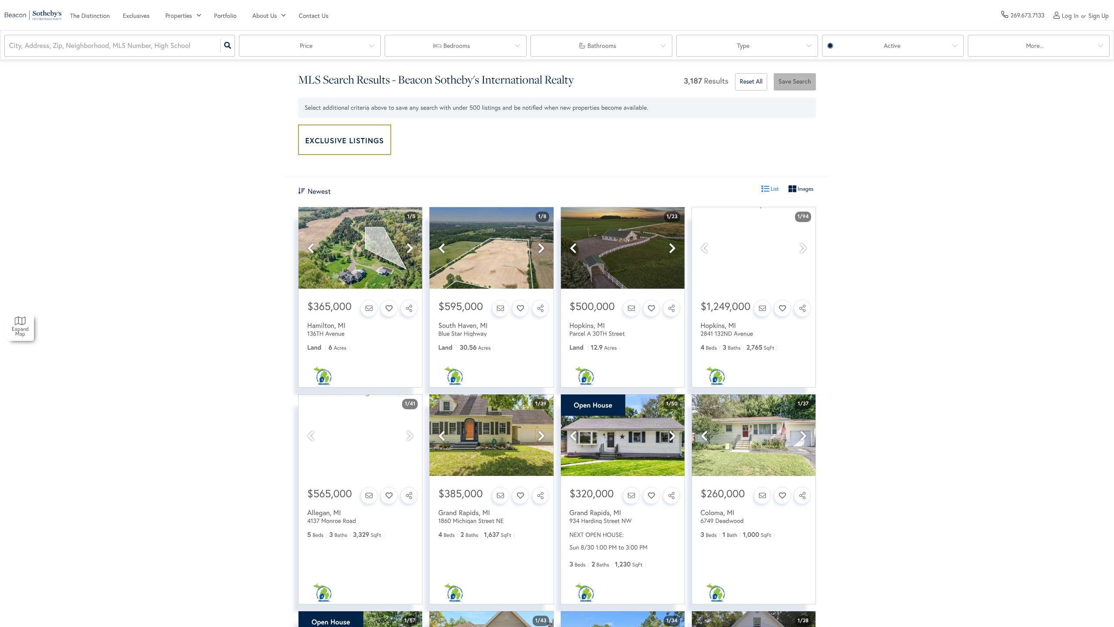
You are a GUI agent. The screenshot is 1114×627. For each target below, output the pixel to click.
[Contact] (369, 308)
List (774, 188)
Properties (178, 16)
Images (804, 188)
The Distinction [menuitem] (90, 16)
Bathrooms (601, 46)
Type (743, 46)
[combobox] (10, 46)
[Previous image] (311, 248)
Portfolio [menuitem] (225, 16)
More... (1035, 46)
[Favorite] (389, 308)
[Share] (409, 308)
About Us (264, 16)
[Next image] (410, 248)
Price (306, 46)
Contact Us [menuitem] (314, 16)
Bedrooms (456, 46)
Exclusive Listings (344, 140)
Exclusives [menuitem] (136, 16)
